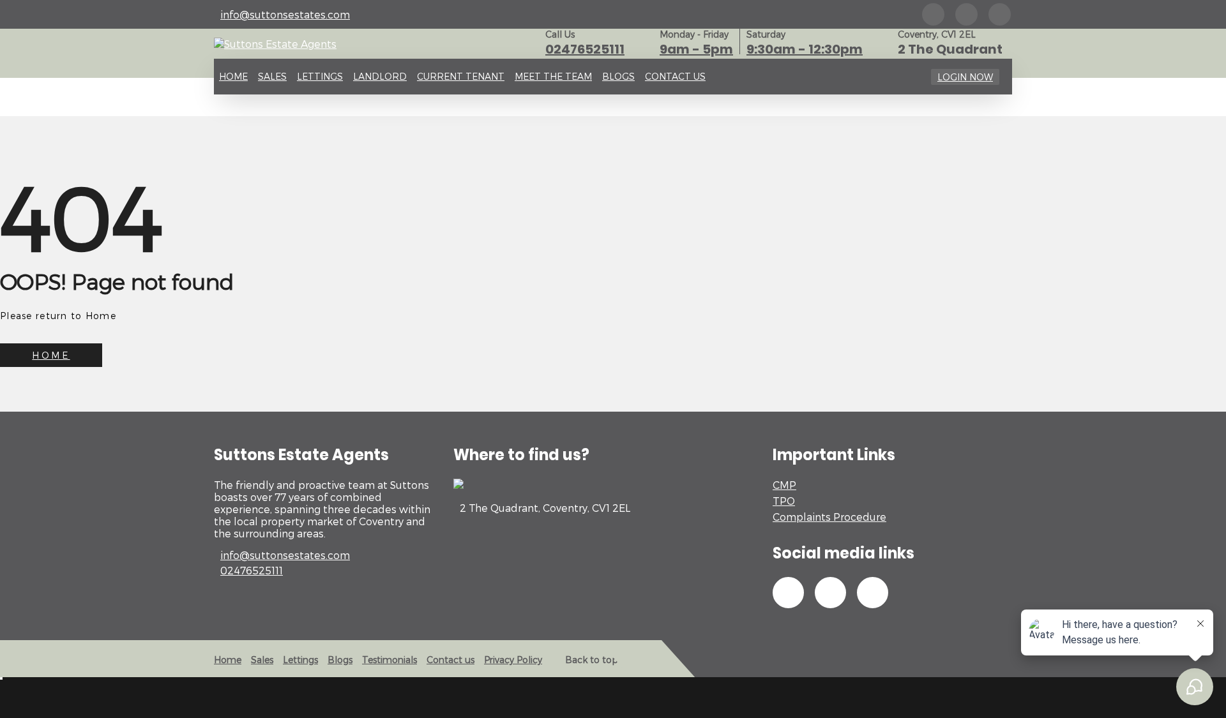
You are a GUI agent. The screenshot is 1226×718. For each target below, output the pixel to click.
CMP (784, 485)
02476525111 (584, 49)
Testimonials (389, 659)
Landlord (380, 76)
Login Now (965, 76)
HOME (51, 355)
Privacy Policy (513, 659)
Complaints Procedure (829, 517)
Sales (272, 76)
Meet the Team (553, 76)
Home (233, 76)
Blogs (618, 76)
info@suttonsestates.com (285, 14)
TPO (784, 501)
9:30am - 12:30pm (804, 49)
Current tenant (460, 76)
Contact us (675, 76)
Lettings (320, 76)
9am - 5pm (696, 49)
